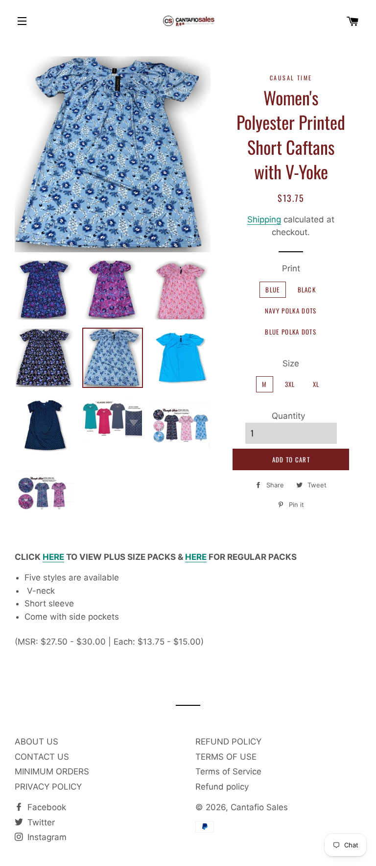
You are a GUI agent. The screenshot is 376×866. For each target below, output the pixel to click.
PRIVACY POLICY (48, 787)
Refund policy (222, 787)
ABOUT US (36, 741)
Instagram (46, 837)
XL (316, 384)
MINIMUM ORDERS (52, 771)
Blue (272, 289)
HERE (53, 557)
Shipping (264, 219)
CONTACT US (42, 757)
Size (290, 363)
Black (307, 289)
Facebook (45, 807)
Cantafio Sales (259, 807)
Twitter (40, 822)
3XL (290, 384)
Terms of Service (228, 771)
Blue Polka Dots (290, 332)
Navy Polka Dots (291, 310)
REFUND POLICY (228, 741)
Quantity (288, 416)
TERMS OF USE (226, 757)
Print (291, 268)
